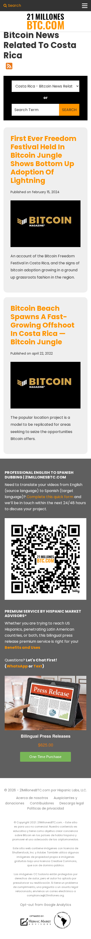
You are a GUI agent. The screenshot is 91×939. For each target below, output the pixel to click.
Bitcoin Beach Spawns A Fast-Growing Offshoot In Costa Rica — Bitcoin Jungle (42, 325)
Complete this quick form (50, 496)
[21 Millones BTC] (45, 21)
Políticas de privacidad (45, 808)
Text (37, 666)
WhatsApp (17, 666)
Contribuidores (42, 803)
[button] (12, 5)
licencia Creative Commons (58, 861)
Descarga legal (72, 803)
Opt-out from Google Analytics (45, 904)
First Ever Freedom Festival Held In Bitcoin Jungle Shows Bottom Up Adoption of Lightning (43, 159)
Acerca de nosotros (32, 798)
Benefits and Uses (22, 647)
